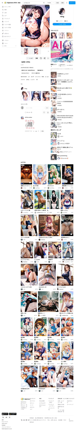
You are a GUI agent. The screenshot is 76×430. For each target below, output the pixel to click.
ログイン (72, 2)
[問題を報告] (38, 131)
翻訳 (22, 84)
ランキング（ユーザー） (52, 405)
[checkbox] (25, 112)
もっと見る (69, 65)
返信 (43, 131)
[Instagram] (26, 420)
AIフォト (32, 403)
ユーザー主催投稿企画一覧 (61, 410)
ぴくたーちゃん (5, 421)
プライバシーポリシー (6, 427)
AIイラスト (32, 401)
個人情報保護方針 (39, 418)
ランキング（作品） (51, 401)
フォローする (62, 24)
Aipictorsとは (69, 401)
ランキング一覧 (52, 408)
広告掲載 (60, 420)
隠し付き (28, 112)
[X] (22, 420)
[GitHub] (29, 420)
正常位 (27, 79)
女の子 (32, 76)
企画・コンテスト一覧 (61, 401)
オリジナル (38, 76)
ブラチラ (23, 79)
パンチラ (32, 79)
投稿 (62, 2)
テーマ (31, 405)
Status (64, 420)
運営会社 (32, 422)
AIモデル (32, 407)
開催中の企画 (61, 404)
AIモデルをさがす (42, 405)
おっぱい (47, 76)
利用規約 (3, 425)
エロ (29, 76)
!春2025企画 (24, 76)
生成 (57, 2)
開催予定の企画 (61, 407)
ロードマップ (70, 404)
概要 (3, 419)
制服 (43, 76)
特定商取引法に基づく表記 (51, 418)
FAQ (49, 420)
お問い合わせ (4, 423)
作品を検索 (41, 401)
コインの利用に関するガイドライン (38, 420)
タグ (31, 409)
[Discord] (24, 420)
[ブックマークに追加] (40, 58)
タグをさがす (42, 403)
